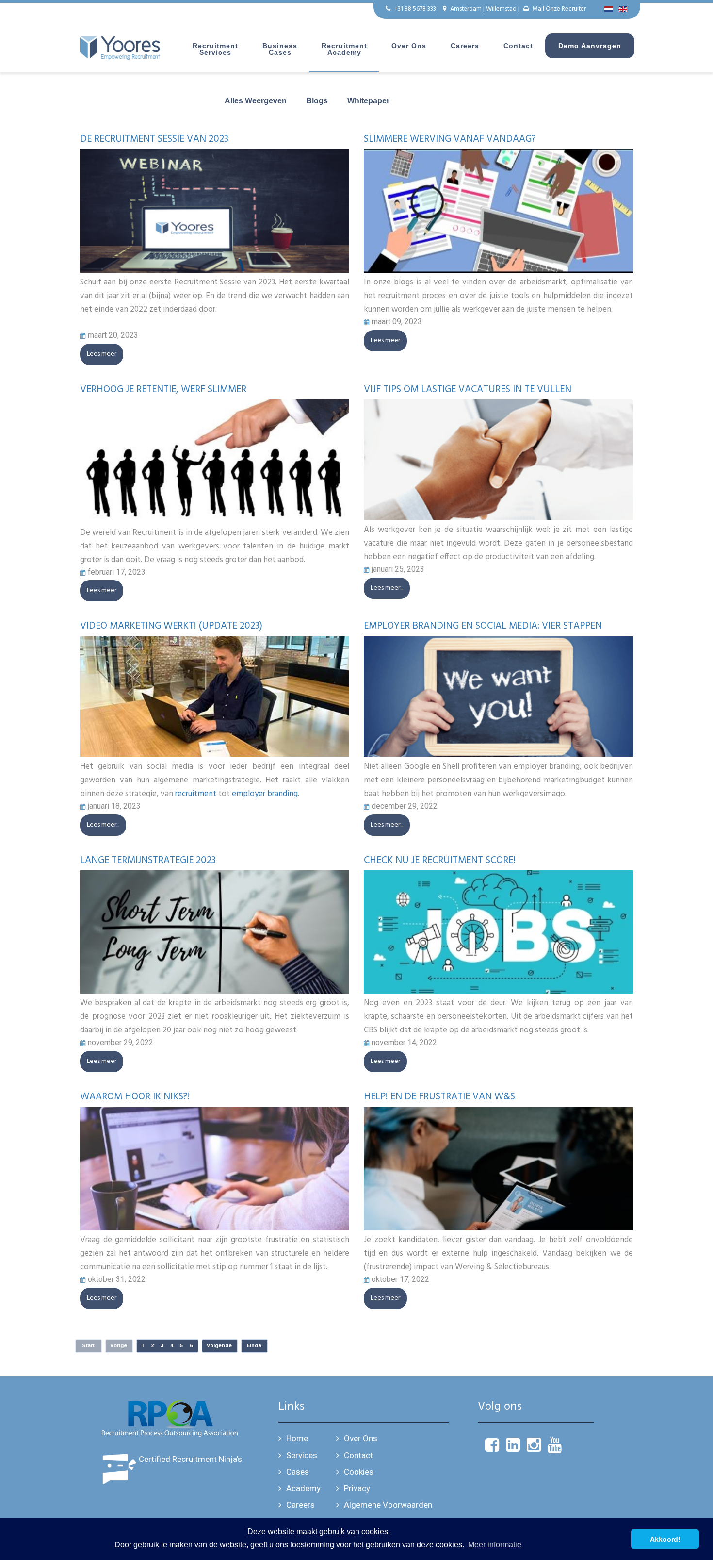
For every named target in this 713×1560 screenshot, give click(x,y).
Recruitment (215, 49)
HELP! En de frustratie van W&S (439, 1097)
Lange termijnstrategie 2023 (148, 860)
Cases (297, 1472)
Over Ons (360, 1438)
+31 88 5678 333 (415, 9)
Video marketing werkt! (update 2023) (171, 626)
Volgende (219, 1346)
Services (301, 1455)
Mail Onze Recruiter (559, 9)
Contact (518, 46)
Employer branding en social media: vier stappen (483, 626)
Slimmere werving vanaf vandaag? (450, 139)
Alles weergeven (256, 101)
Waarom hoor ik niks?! (135, 1097)
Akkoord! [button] (665, 1539)
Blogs (317, 101)
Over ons (408, 46)
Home (297, 1438)
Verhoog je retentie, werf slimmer (163, 389)
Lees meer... (387, 588)
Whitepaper (368, 101)
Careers (465, 46)
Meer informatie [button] (494, 1545)
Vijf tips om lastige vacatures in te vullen (467, 389)
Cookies (358, 1472)
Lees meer (101, 354)
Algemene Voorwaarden (388, 1505)
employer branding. (265, 793)
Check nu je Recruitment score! (440, 860)
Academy (303, 1488)
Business (279, 49)
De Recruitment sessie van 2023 (154, 139)
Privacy (357, 1488)
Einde (254, 1346)
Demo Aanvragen (589, 46)
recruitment (195, 793)
